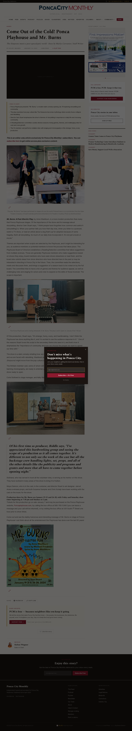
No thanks (66, 380)
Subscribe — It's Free (66, 375)
